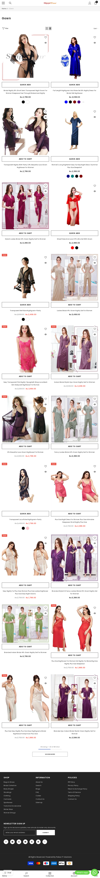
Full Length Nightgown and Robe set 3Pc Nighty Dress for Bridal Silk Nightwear (74, 91)
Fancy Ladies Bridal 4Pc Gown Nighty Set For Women (74, 452)
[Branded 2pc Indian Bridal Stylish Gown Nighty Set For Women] (74, 697)
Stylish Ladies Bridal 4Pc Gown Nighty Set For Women (25, 239)
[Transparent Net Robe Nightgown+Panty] (25, 277)
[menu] (3, 3)
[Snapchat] (32, 841)
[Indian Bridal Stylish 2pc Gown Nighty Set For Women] (74, 348)
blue (66, 102)
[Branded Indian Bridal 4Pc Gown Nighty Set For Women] (25, 623)
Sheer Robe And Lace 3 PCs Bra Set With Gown (74, 239)
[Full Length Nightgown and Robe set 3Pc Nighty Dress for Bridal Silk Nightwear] (74, 57)
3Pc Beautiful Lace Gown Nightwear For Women (25, 452)
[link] (26, 874)
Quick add (25, 84)
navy (68, 176)
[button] (46, 28)
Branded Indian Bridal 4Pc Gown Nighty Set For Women (25, 652)
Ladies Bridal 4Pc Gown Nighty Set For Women (74, 311)
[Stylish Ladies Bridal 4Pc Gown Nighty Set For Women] (25, 205)
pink (27, 528)
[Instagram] (12, 841)
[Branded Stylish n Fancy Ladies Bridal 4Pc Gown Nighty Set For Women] (74, 557)
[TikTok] (25, 841)
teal (72, 176)
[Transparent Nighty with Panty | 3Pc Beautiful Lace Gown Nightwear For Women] (25, 131)
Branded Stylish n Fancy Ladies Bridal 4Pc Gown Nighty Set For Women (74, 592)
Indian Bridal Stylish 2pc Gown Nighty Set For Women (74, 382)
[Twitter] (44, 841)
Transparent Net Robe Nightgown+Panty (25, 311)
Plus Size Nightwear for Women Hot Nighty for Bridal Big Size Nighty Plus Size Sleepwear (75, 662)
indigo (79, 102)
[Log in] (89, 3)
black (23, 102)
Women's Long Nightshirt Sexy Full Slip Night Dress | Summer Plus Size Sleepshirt (75, 166)
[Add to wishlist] (45, 37)
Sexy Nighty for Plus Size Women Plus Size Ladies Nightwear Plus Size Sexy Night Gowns (25, 592)
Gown (11, 9)
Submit (46, 833)
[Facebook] (6, 841)
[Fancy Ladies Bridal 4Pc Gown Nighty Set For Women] (74, 418)
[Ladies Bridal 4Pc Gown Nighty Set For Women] (74, 277)
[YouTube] (38, 841)
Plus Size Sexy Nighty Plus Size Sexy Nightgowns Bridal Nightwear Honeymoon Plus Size (25, 732)
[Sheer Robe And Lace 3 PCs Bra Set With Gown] (74, 205)
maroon (74, 102)
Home (4, 9)
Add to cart (25, 159)
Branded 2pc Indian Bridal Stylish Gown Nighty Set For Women (74, 732)
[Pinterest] (19, 841)
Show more (50, 754)
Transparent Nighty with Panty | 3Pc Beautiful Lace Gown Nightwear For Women (25, 166)
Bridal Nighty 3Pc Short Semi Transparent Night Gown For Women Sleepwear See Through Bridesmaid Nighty (25, 91)
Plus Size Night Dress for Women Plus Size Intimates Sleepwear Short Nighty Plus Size (74, 520)
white (27, 102)
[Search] (10, 3)
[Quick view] (45, 43)
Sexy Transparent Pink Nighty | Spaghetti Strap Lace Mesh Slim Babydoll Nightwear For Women (25, 383)
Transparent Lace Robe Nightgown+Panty (25, 519)
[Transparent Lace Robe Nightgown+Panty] (25, 486)
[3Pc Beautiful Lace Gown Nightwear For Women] (25, 418)
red (72, 248)
